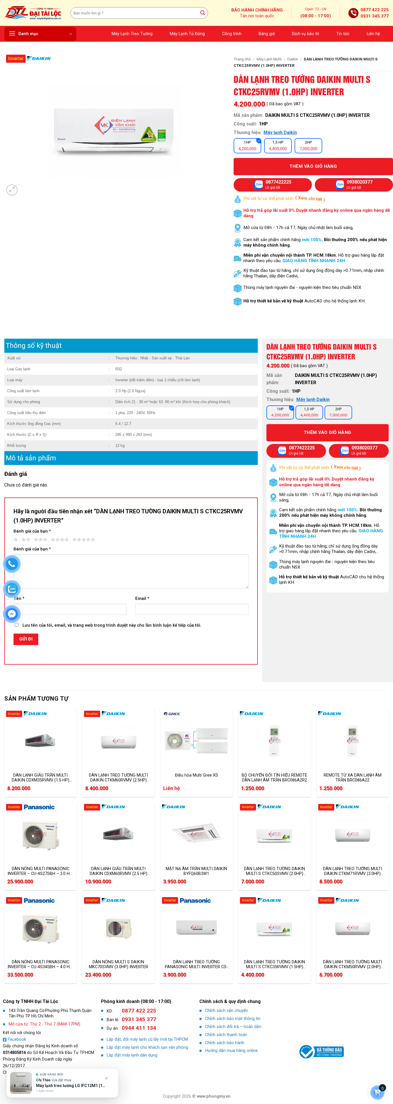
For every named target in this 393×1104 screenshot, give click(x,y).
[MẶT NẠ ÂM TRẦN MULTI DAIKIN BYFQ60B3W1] (196, 834)
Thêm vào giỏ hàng (313, 166)
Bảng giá (267, 33)
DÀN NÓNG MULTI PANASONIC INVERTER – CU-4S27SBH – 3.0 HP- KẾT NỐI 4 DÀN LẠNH (40, 871)
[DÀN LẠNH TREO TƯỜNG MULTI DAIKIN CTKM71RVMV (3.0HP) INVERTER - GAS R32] (352, 834)
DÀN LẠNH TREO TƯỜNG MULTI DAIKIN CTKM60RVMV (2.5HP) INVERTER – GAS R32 (118, 778)
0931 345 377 (374, 16)
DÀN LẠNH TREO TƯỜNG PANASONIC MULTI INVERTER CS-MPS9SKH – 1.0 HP (196, 964)
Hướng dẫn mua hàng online (231, 1050)
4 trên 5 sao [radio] (59, 540)
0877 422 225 (374, 9)
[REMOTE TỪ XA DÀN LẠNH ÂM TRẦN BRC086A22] (352, 741)
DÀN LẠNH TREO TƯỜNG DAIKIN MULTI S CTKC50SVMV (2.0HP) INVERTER (274, 871)
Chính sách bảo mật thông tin (232, 1018)
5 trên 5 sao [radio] (82, 540)
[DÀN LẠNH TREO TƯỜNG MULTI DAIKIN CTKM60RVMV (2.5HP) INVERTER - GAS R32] (118, 741)
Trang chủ (242, 59)
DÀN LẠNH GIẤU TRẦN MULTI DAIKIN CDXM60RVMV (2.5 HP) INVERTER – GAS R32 (118, 871)
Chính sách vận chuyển (226, 1010)
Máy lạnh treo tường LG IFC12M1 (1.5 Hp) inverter (71, 1085)
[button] (40, 34)
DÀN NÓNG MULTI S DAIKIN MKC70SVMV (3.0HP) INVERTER (118, 964)
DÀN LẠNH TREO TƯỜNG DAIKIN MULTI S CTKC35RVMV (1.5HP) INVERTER (274, 964)
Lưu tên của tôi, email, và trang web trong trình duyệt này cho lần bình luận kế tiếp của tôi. (111, 625)
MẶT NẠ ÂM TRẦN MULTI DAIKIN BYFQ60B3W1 (196, 871)
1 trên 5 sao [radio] (15, 540)
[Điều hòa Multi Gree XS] (196, 741)
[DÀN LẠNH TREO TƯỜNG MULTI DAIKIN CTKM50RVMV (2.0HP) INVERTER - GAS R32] (352, 927)
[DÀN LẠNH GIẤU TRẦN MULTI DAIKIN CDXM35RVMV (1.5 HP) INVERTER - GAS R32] (40, 741)
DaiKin (292, 59)
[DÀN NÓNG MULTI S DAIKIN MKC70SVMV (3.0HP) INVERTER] (118, 927)
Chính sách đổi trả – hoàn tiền (233, 1026)
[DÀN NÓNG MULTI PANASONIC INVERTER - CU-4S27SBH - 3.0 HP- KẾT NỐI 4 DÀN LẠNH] (40, 834)
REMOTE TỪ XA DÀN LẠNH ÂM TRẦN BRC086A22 (352, 778)
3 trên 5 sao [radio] (39, 540)
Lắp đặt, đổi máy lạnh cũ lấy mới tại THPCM (147, 1039)
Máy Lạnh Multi (269, 59)
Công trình (231, 33)
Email (142, 598)
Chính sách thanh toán (226, 1034)
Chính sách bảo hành (224, 1042)
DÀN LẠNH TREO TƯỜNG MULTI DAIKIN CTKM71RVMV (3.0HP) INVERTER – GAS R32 (352, 871)
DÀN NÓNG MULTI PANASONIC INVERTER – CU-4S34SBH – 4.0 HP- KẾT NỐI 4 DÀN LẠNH (40, 964)
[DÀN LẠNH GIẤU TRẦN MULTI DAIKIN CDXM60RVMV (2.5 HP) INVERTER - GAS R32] (118, 834)
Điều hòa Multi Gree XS (196, 775)
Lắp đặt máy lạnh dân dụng (132, 1055)
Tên (19, 598)
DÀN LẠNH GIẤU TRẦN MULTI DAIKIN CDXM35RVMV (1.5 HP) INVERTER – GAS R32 (40, 778)
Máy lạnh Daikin (280, 132)
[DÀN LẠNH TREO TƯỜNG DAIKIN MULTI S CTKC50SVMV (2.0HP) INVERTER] (274, 834)
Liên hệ (373, 33)
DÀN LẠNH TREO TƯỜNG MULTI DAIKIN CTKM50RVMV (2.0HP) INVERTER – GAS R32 (352, 964)
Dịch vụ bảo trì (305, 33)
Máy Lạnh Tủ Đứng (187, 33)
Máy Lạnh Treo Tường (132, 33)
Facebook (17, 1039)
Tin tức (343, 33)
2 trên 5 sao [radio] (25, 540)
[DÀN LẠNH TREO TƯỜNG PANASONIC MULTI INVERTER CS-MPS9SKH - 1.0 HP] (196, 927)
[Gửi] (203, 13)
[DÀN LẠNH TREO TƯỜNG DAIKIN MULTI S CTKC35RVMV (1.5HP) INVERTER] (274, 927)
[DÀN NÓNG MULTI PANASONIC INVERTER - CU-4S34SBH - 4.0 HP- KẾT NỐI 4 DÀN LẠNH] (40, 927)
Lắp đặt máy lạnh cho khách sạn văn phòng (147, 1047)
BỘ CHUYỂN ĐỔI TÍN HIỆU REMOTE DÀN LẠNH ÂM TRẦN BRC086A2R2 (274, 778)
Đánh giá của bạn (32, 531)
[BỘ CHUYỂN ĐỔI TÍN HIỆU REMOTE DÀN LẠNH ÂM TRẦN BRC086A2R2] (274, 741)
